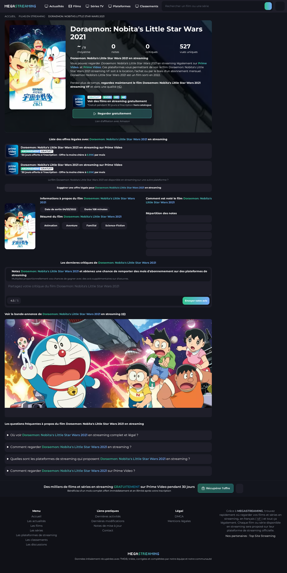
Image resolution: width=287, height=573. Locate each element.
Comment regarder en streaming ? (70, 447)
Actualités (56, 6)
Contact (107, 530)
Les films (36, 525)
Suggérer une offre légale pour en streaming (109, 187)
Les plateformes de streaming (36, 535)
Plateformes (121, 6)
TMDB (123, 558)
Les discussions (36, 544)
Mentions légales (179, 521)
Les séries (36, 530)
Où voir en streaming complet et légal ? (74, 435)
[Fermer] (239, 488)
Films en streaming (32, 16)
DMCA (179, 516)
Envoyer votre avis (196, 300)
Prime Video (92, 67)
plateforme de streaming (244, 530)
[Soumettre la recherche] (268, 6)
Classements (149, 6)
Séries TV (97, 6)
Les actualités (36, 521)
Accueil (10, 16)
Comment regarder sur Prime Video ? (72, 471)
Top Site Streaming (262, 536)
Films (77, 6)
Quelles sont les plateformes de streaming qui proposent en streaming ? (100, 459)
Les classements (36, 540)
